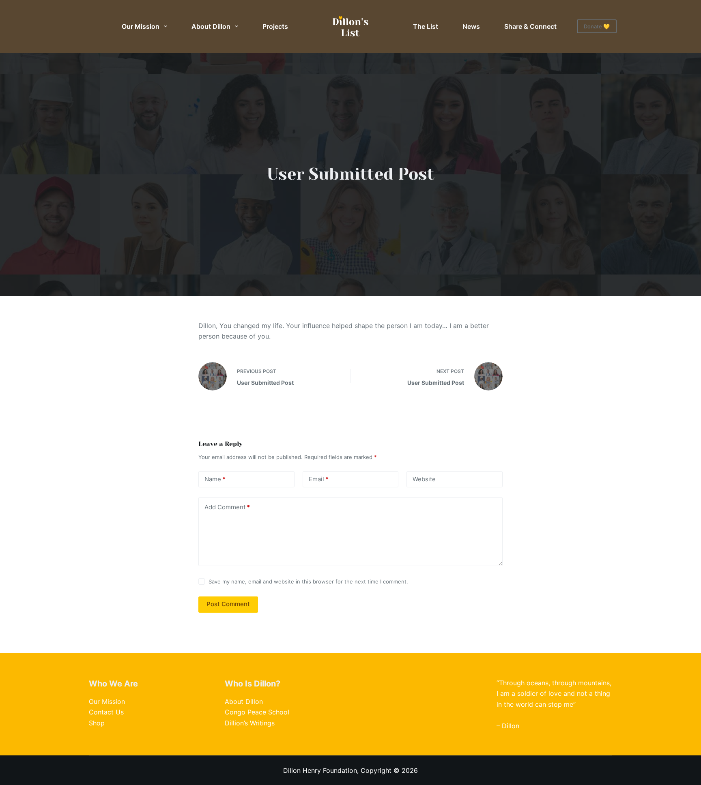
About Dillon (210, 26)
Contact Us (106, 712)
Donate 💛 (597, 26)
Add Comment (227, 507)
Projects (275, 26)
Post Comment (228, 604)
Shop (97, 723)
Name (215, 479)
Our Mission (140, 26)
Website (424, 479)
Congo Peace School (257, 712)
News (471, 26)
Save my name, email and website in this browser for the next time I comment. (308, 581)
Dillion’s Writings (250, 723)
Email (319, 479)
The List (425, 26)
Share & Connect (530, 26)
